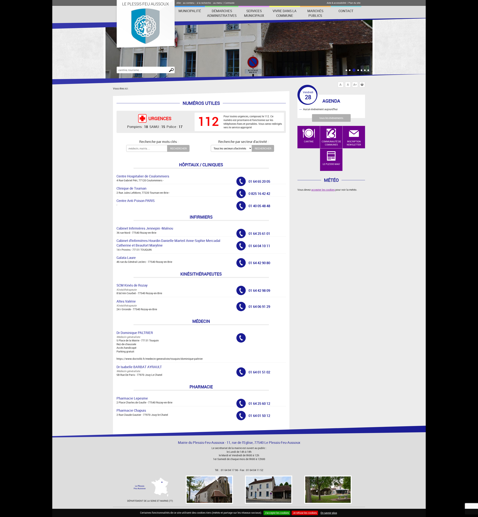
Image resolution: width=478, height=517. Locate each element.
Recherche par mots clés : (159, 141)
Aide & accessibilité (336, 2)
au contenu (188, 2)
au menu (217, 2)
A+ (355, 85)
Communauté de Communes (331, 143)
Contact (346, 11)
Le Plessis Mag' (331, 163)
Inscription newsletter (354, 143)
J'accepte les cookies (277, 513)
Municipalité (190, 11)
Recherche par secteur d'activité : (243, 141)
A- (340, 85)
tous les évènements (331, 118)
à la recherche (204, 2)
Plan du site (354, 2)
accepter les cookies (323, 189)
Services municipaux (254, 13)
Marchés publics (315, 13)
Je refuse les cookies (305, 513)
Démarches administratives (222, 13)
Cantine (309, 141)
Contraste (229, 2)
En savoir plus (329, 513)
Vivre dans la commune (285, 13)
